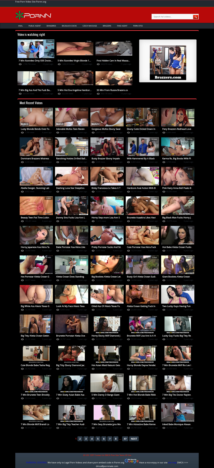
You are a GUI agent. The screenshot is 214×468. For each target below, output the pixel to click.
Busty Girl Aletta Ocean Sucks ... (143, 276)
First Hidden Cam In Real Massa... (113, 60)
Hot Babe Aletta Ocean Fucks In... (179, 247)
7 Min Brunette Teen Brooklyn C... (38, 394)
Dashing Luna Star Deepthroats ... (73, 188)
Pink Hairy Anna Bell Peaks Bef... (178, 188)
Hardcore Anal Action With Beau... (144, 188)
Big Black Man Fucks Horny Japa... (179, 217)
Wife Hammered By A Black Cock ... (144, 158)
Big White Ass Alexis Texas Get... (37, 306)
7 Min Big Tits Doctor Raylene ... (178, 394)
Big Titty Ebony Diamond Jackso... (73, 365)
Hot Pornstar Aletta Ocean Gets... (37, 276)
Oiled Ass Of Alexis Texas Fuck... (108, 306)
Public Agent (35, 26)
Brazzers (107, 26)
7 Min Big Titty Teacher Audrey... (72, 424)
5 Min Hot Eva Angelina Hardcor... (75, 90)
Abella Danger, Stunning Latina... (37, 188)
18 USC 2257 (88, 455)
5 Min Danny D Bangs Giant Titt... (108, 394)
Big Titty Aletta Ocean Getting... (36, 335)
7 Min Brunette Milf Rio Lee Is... (178, 365)
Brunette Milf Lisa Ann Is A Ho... (143, 335)
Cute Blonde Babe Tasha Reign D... (38, 365)
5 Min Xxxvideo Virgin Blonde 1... (74, 60)
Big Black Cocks (69, 26)
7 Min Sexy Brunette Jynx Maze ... (108, 424)
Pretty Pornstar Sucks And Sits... (107, 247)
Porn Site (115, 455)
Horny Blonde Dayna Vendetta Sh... (144, 365)
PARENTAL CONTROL (36, 462)
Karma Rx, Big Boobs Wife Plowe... (179, 158)
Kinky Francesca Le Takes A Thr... (108, 188)
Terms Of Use (125, 455)
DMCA (107, 455)
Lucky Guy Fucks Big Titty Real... (178, 335)
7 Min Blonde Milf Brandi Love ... (37, 424)
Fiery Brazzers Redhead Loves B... (179, 128)
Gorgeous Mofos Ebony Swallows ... (109, 128)
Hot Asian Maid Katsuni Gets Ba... (108, 365)
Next (134, 438)
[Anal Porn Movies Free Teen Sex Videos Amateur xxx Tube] (33, 15)
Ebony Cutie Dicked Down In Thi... (144, 128)
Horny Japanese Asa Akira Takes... (37, 247)
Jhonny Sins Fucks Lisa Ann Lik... (72, 217)
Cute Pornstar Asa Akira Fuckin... (143, 247)
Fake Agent (122, 26)
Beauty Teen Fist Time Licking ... (37, 217)
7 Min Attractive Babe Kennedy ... (143, 424)
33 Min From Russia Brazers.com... (114, 90)
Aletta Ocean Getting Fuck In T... (143, 306)
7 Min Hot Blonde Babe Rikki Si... (143, 394)
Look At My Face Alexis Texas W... (73, 306)
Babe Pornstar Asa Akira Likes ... (72, 247)
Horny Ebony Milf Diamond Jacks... (109, 335)
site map (172, 462)
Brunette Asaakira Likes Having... (143, 217)
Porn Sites (138, 26)
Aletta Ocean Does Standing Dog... (73, 276)
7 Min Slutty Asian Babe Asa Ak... (72, 394)
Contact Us (99, 455)
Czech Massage (90, 26)
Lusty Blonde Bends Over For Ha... (38, 128)
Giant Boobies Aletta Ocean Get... (179, 276)
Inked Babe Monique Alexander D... (180, 424)
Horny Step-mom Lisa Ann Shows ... (110, 217)
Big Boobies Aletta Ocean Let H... (108, 276)
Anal (20, 26)
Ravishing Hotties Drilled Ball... (71, 158)
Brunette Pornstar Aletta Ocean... (72, 335)
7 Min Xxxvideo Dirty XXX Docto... (36, 60)
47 (125, 438)
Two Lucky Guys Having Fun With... (180, 306)
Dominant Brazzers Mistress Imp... (38, 158)
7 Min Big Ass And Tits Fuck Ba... (35, 90)
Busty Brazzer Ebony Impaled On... (109, 158)
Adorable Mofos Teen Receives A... (73, 128)
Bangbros (51, 26)
